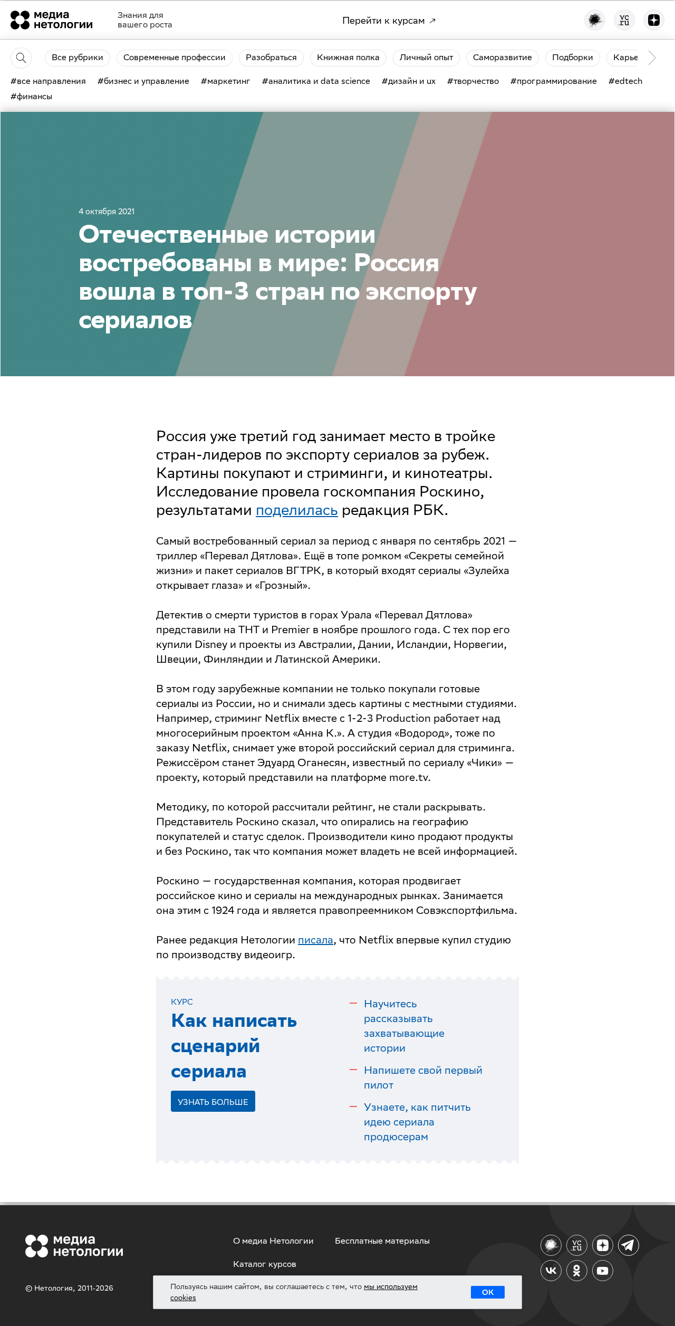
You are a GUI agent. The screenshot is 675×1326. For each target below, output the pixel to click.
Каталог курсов (264, 1264)
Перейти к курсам (383, 20)
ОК (488, 1292)
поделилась (297, 509)
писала (315, 939)
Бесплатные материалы (382, 1241)
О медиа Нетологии (273, 1241)
